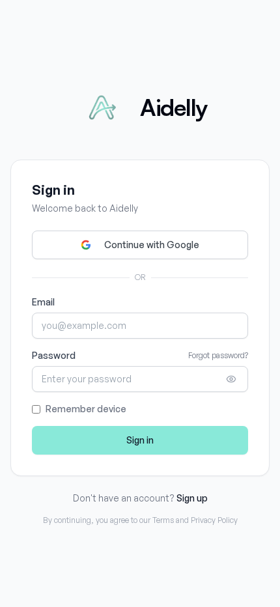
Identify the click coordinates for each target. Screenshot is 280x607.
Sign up (192, 497)
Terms (163, 520)
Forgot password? (218, 355)
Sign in (140, 439)
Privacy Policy (214, 520)
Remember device (86, 408)
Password (54, 355)
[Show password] (231, 379)
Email (43, 301)
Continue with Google (151, 244)
